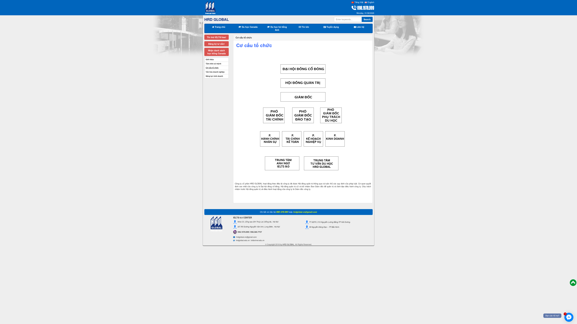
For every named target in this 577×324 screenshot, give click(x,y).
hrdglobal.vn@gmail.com (246, 237)
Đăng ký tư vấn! (216, 43)
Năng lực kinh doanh (214, 76)
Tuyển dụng (332, 26)
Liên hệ (360, 26)
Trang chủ (219, 26)
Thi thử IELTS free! (216, 37)
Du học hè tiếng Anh (278, 28)
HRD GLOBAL (288, 244)
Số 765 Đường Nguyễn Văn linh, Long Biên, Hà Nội (258, 226)
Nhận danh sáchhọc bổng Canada (216, 52)
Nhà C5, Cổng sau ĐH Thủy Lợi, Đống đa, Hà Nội (257, 221)
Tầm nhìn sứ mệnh (213, 63)
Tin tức (305, 26)
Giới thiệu (210, 59)
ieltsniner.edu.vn (257, 240)
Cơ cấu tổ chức (212, 67)
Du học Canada (249, 26)
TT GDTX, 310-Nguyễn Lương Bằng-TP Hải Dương (329, 221)
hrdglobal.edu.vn (243, 240)
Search (367, 19)
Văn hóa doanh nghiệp (215, 72)
